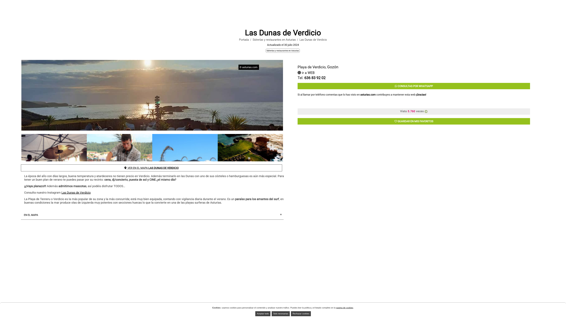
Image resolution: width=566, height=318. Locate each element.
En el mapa (31, 215)
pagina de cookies (344, 308)
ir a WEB (308, 73)
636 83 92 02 (315, 78)
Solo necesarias (280, 313)
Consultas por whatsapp (415, 86)
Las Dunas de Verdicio (76, 192)
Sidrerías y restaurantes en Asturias (274, 39)
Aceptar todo (263, 313)
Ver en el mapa (152, 167)
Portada (244, 39)
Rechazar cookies (301, 313)
